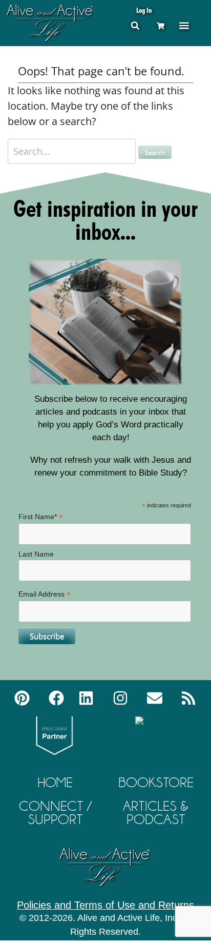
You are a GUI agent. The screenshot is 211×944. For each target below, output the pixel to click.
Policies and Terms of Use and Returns (105, 905)
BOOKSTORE (156, 782)
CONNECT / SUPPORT (55, 812)
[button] (134, 25)
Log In (144, 10)
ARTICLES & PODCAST (155, 812)
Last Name (36, 554)
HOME (55, 782)
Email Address (44, 594)
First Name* (40, 517)
